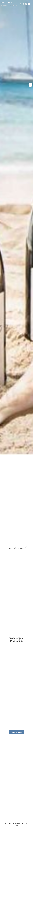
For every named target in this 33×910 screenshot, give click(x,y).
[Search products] (30, 85)
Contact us (13, 5)
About (9, 2)
